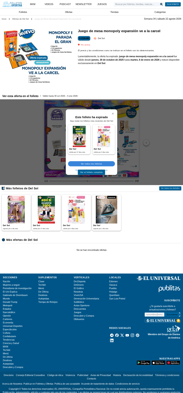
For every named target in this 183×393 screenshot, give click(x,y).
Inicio (4, 19)
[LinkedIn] (111, 340)
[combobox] (136, 4)
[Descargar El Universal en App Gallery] (173, 362)
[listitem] (33, 4)
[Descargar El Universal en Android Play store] (143, 362)
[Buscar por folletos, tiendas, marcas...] (161, 4)
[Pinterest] (137, 335)
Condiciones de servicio (127, 384)
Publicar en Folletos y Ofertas (38, 384)
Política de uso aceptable (67, 384)
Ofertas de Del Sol (20, 19)
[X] (122, 335)
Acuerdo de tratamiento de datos (97, 384)
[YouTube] (127, 335)
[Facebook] (117, 335)
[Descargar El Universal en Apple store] (158, 362)
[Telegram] (111, 335)
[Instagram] (132, 335)
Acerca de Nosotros (12, 384)
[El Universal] (12, 4)
